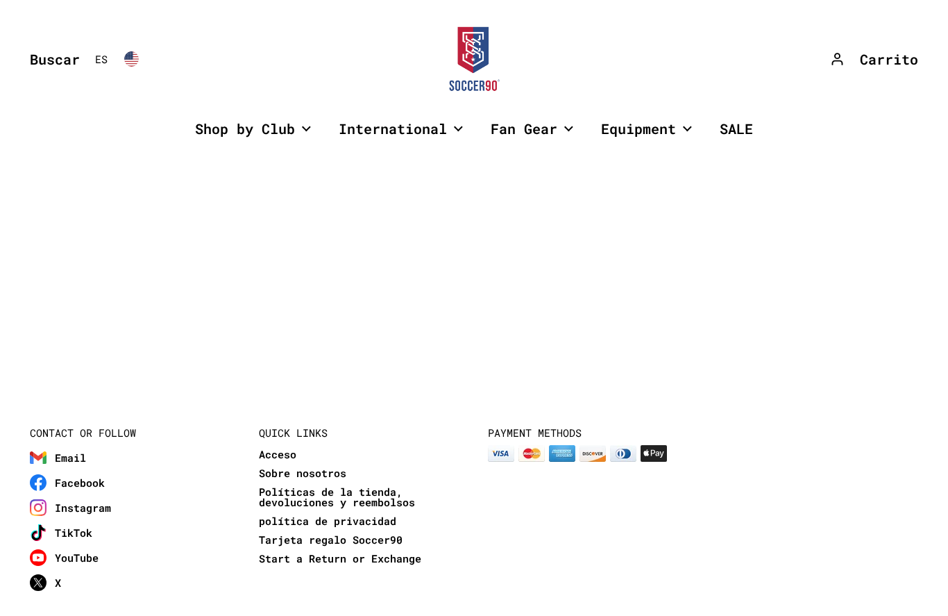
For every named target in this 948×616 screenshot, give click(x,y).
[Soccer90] (474, 59)
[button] (51, 59)
